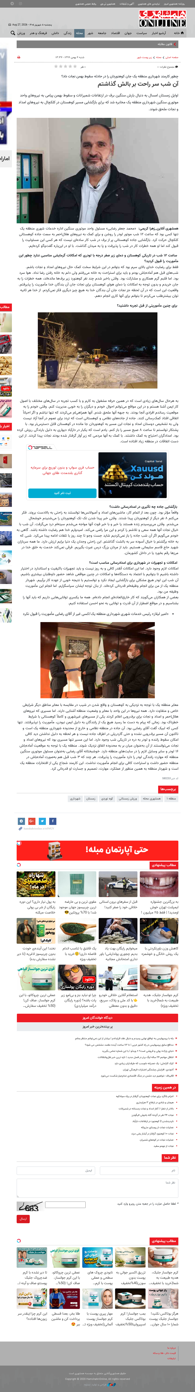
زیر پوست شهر (144, 57)
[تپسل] (30, 447)
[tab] (97, 1018)
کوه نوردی (107, 798)
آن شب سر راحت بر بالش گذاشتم (137, 84)
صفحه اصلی (172, 57)
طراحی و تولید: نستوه (95, 1385)
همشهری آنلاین (160, 18)
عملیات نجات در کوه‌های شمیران (157, 1140)
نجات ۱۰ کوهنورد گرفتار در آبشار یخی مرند (152, 1134)
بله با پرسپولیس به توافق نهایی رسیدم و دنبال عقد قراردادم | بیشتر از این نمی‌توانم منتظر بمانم (124, 1039)
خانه (177, 33)
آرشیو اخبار (159, 33)
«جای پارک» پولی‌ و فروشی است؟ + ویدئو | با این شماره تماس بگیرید (138, 1051)
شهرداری (75, 798)
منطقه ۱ (171, 798)
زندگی (67, 33)
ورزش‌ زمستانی (128, 798)
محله (79, 33)
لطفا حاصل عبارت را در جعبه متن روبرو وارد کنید (147, 1204)
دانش (55, 33)
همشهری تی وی (107, 4)
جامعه (102, 33)
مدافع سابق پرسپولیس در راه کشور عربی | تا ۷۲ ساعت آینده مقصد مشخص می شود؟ (129, 1045)
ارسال (23, 1219)
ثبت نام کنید (62, 493)
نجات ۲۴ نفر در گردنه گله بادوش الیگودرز (153, 1115)
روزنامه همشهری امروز (174, 4)
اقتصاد (115, 33)
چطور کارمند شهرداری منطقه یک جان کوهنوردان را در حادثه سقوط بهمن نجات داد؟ (119, 76)
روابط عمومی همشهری (85, 4)
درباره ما (171, 1348)
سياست (141, 33)
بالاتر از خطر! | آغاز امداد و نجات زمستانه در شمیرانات (146, 1109)
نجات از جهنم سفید (164, 1146)
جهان (128, 33)
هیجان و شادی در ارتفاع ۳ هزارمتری (155, 1103)
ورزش (21, 33)
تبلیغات (171, 1359)
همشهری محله (152, 798)
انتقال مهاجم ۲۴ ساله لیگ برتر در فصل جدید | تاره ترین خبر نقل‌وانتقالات (136, 1057)
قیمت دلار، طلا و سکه (164, 1353)
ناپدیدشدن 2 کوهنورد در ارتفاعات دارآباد (153, 1121)
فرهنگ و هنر (38, 33)
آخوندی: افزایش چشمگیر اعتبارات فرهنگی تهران (148, 1070)
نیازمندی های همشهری (149, 4)
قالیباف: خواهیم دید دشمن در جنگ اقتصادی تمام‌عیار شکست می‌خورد (137, 1076)
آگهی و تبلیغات (127, 4)
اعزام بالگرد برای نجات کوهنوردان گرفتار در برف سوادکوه (145, 1096)
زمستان (90, 798)
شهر (90, 33)
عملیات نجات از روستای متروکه (157, 1128)
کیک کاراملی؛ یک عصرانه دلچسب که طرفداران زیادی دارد (144, 1064)
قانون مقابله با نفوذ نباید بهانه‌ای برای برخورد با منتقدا (140, 44)
